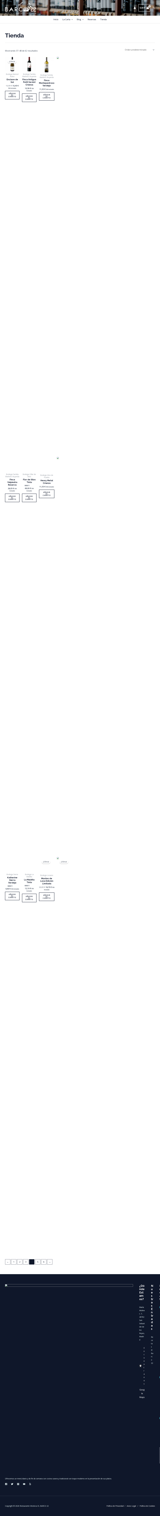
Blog (79, 19)
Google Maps (142, 1393)
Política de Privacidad (115, 1506)
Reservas (92, 19)
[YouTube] (24, 1484)
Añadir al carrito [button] (12, 95)
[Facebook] (6, 1484)
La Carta (66, 19)
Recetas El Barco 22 (152, 1350)
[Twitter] (12, 1484)
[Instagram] (18, 1484)
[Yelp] (30, 1484)
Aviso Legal (131, 1506)
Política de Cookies (147, 1506)
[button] (154, 8)
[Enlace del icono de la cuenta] (135, 8)
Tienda (103, 19)
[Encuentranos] (142, 1365)
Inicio (55, 19)
